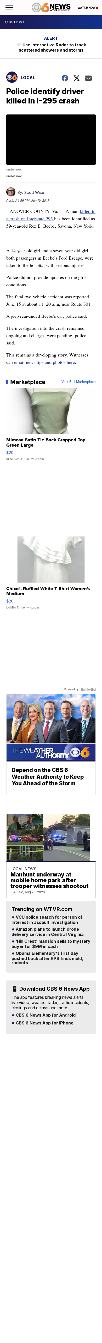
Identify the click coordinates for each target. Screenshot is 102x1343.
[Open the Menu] (9, 7)
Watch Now (87, 7)
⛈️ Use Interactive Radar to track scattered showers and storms (51, 47)
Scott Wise (34, 192)
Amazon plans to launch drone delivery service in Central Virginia (48, 932)
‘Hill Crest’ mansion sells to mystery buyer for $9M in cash (51, 944)
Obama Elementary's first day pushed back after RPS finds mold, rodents (47, 958)
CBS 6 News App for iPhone (44, 1023)
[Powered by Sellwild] (88, 689)
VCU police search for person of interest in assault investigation (47, 920)
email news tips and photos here (44, 362)
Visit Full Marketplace (78, 382)
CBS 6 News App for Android (45, 1015)
